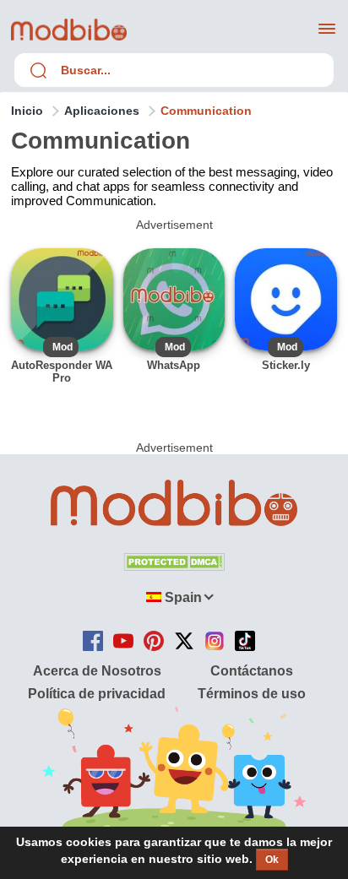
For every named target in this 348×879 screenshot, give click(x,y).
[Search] (38, 70)
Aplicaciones (101, 110)
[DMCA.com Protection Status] (174, 566)
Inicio (27, 110)
